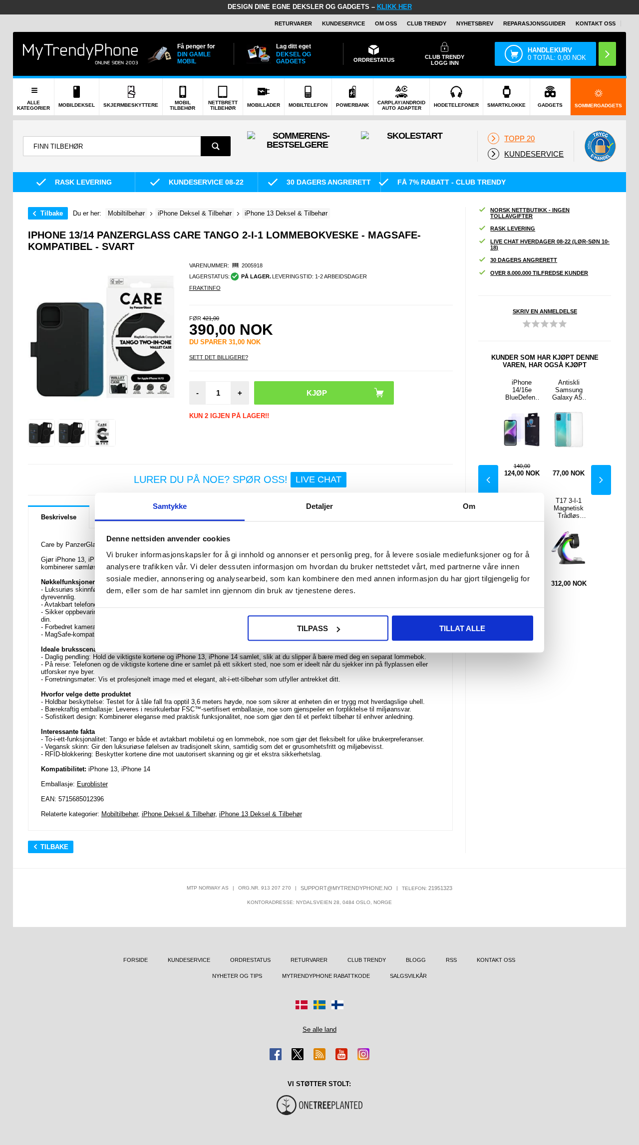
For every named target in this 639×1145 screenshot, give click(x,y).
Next (601, 480)
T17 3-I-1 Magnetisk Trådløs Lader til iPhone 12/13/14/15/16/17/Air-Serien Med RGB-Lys (569, 508)
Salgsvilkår (408, 976)
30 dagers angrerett (523, 260)
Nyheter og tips (237, 976)
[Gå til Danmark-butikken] (302, 1005)
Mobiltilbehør (119, 814)
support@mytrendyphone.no (346, 888)
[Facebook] (276, 1054)
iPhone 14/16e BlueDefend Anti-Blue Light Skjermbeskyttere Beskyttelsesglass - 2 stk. (522, 390)
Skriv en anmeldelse (545, 311)
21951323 (440, 888)
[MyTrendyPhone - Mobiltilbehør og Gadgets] (80, 53)
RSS (451, 960)
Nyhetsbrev (474, 23)
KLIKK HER (394, 6)
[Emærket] (600, 146)
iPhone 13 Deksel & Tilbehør (260, 814)
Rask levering (512, 228)
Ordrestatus (250, 960)
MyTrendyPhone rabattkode (326, 976)
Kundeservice (343, 23)
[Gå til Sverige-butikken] (319, 1005)
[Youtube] (341, 1054)
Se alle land (319, 1029)
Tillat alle (462, 628)
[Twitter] (298, 1054)
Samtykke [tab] (170, 505)
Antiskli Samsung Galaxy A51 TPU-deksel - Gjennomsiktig (569, 390)
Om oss (386, 23)
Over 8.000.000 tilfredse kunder (539, 273)
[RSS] (319, 1054)
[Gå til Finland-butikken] (337, 1005)
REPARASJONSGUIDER (534, 23)
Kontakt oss (596, 23)
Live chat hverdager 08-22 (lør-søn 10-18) (550, 244)
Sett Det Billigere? (218, 357)
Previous (488, 480)
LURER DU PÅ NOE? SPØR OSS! (237, 479)
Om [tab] (469, 505)
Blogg (416, 960)
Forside (135, 960)
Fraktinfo (205, 288)
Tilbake (51, 213)
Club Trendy (426, 23)
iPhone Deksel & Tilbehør (178, 814)
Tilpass (312, 628)
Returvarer (293, 23)
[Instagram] (363, 1054)
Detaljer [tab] (319, 505)
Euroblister (92, 784)
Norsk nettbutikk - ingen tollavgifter (530, 213)
